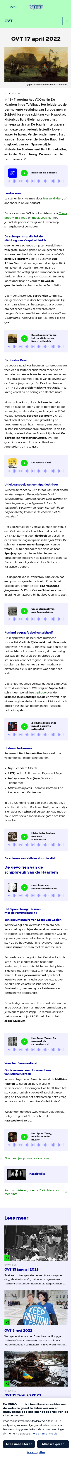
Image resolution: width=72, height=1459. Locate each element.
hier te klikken (52, 198)
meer (35, 217)
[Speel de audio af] (24, 173)
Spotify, (9, 217)
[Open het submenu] (66, 21)
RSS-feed (21, 217)
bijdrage (40, 692)
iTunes (63, 213)
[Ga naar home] (35, 7)
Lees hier (47, 217)
